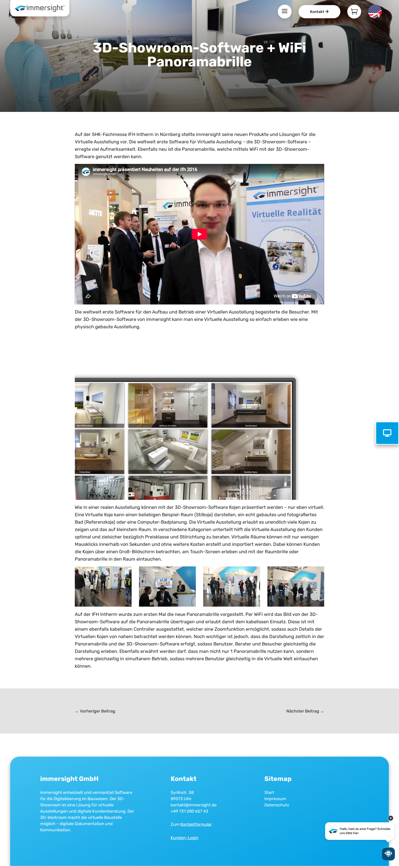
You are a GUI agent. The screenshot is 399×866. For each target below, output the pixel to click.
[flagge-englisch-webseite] (375, 17)
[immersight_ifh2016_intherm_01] (231, 605)
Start (269, 792)
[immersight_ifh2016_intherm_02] (167, 605)
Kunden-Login (184, 837)
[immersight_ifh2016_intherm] (295, 605)
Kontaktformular (196, 824)
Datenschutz (276, 805)
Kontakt (317, 11)
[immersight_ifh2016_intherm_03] (103, 605)
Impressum (275, 798)
